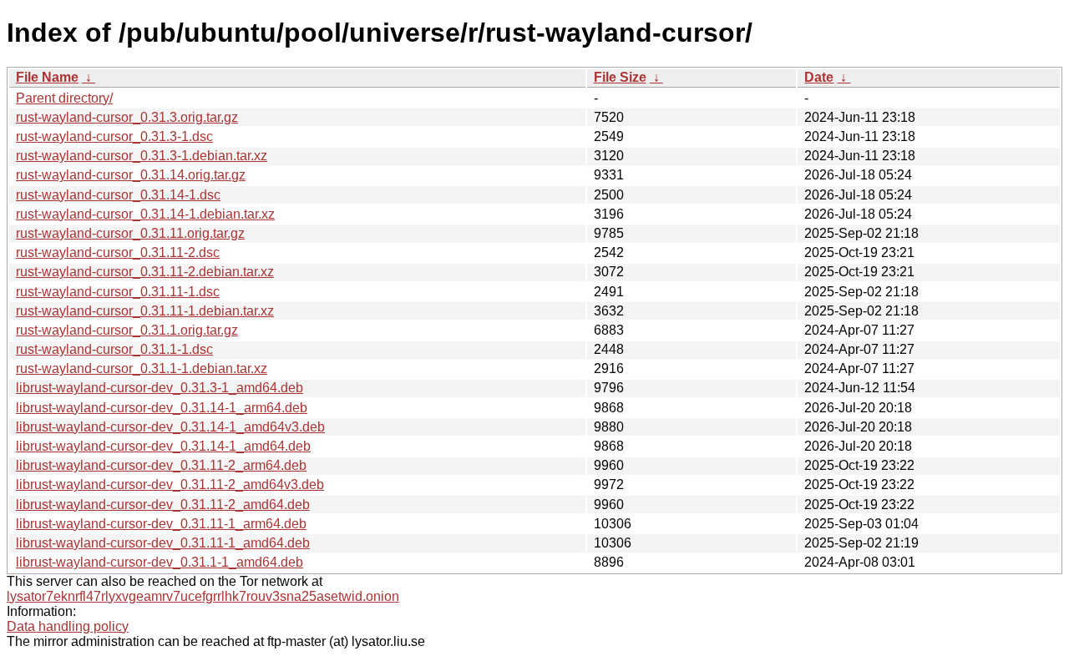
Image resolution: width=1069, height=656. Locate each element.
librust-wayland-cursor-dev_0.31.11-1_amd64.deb (163, 543)
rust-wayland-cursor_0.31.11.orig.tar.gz (130, 233)
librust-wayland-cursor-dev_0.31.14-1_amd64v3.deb (170, 427)
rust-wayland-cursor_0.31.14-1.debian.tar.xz (145, 214)
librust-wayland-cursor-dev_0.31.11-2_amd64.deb (163, 504)
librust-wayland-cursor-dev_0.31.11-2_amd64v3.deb (170, 484)
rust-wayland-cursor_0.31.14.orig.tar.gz (131, 175)
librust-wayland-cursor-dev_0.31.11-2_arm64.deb (161, 465)
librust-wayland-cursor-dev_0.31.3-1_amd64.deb (159, 388)
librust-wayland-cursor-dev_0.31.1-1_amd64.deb (159, 562)
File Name (47, 77)
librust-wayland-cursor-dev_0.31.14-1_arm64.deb (161, 408)
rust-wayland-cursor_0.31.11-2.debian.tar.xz (145, 272)
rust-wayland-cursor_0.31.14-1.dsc (118, 195)
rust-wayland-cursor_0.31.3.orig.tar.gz (127, 117)
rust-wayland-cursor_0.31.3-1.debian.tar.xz (141, 156)
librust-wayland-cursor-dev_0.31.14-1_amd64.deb (163, 446)
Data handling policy (68, 626)
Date (818, 77)
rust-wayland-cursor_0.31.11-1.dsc (118, 292)
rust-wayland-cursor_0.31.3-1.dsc (114, 136)
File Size (620, 77)
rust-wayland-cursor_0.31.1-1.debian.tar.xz (141, 368)
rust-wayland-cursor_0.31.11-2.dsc (118, 252)
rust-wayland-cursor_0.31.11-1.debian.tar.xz (145, 311)
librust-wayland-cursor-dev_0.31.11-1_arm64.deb (161, 524)
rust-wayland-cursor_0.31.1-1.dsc (114, 349)
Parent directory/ (64, 98)
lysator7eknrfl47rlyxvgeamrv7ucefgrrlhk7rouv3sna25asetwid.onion (203, 596)
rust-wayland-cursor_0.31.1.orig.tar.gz (127, 330)
